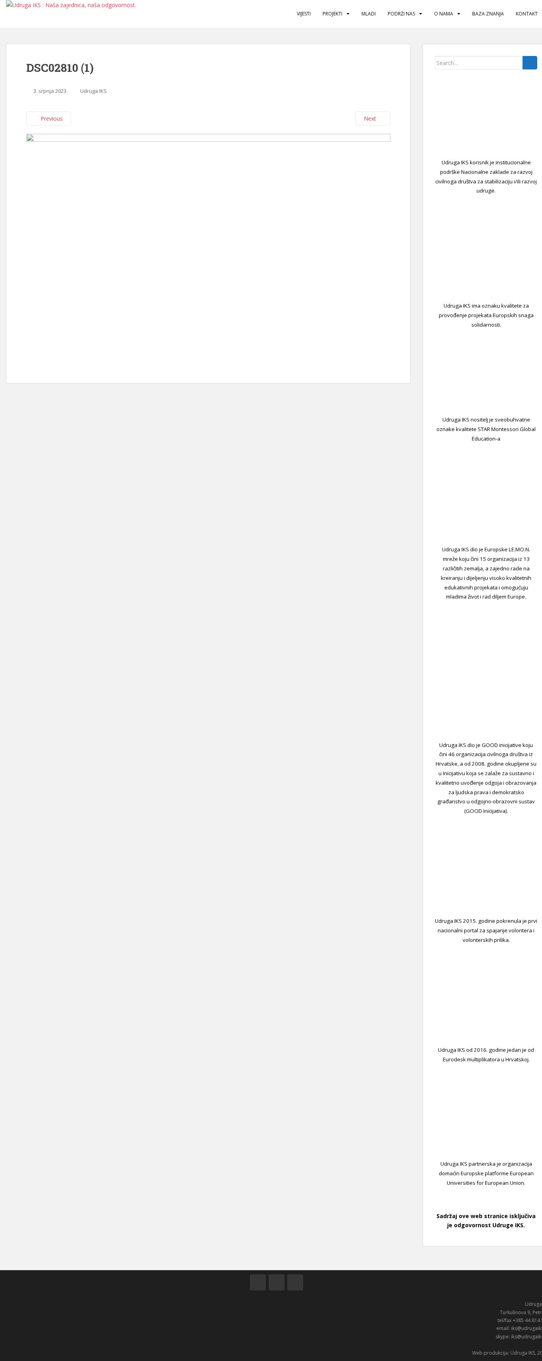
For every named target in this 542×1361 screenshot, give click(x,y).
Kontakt (527, 13)
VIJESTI (304, 13)
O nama (443, 13)
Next (371, 118)
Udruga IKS (93, 90)
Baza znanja (488, 13)
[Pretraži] (530, 62)
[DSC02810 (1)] (208, 249)
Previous (51, 118)
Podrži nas (401, 13)
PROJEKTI (332, 13)
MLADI (368, 13)
